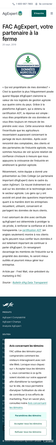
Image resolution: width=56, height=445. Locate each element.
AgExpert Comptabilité (13, 317)
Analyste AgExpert (11, 326)
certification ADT (31, 230)
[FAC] (28, 304)
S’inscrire (39, 13)
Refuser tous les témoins (28, 431)
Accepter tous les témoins (28, 423)
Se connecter (45, 4)
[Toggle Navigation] (51, 13)
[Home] (12, 13)
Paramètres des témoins (28, 415)
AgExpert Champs (11, 321)
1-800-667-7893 (24, 4)
